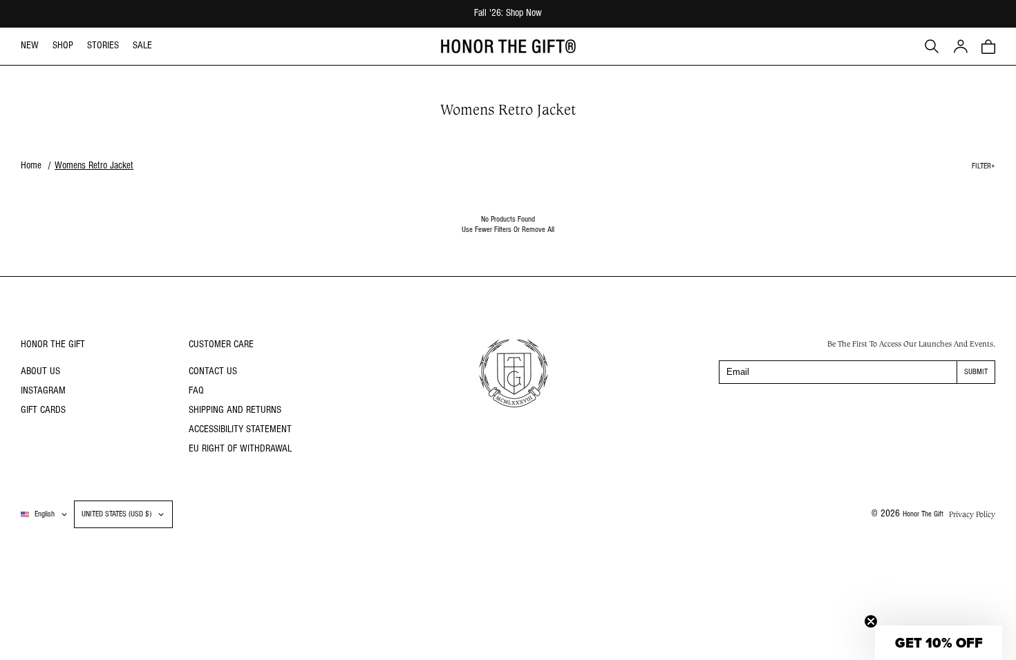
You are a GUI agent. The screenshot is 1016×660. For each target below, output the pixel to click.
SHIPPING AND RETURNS (235, 410)
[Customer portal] (961, 46)
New (30, 45)
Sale (142, 45)
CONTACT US (213, 371)
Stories (103, 45)
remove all (538, 229)
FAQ (196, 391)
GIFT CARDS (43, 410)
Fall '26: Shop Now (508, 13)
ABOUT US (40, 371)
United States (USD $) (116, 514)
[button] (988, 46)
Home (31, 166)
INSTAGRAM (43, 391)
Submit (976, 372)
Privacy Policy (972, 514)
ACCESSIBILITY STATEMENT (240, 429)
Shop (63, 45)
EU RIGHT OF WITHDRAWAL (240, 449)
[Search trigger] (931, 46)
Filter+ (983, 166)
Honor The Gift (923, 514)
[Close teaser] (871, 621)
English (45, 514)
